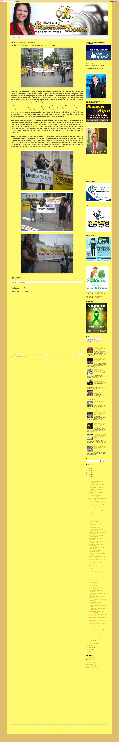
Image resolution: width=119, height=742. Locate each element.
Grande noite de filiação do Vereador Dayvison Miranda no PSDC (100, 447)
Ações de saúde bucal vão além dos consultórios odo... (97, 636)
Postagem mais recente (16, 354)
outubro (90, 645)
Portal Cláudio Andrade (92, 667)
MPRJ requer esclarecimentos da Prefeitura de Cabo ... (96, 530)
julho (90, 651)
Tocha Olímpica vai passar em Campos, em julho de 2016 (97, 511)
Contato (20, 37)
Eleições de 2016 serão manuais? (96, 487)
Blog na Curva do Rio (92, 665)
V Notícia (89, 661)
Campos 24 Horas (91, 659)
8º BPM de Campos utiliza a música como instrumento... (96, 585)
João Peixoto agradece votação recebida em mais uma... (96, 569)
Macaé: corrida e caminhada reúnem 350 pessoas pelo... (97, 563)
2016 (89, 474)
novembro (91, 480)
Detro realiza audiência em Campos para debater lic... (97, 591)
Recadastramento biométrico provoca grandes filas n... (97, 578)
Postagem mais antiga (77, 354)
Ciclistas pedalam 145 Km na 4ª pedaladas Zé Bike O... (96, 527)
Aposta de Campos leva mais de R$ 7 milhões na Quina (97, 630)
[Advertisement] (47, 340)
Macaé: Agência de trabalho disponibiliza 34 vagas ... (95, 603)
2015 (89, 476)
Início (13, 37)
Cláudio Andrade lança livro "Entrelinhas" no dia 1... (95, 566)
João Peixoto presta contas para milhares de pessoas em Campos (100, 359)
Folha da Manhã (91, 657)
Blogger (62, 730)
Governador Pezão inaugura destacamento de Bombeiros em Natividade (100, 370)
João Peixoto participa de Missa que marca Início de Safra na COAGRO (100, 414)
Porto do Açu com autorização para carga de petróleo (96, 588)
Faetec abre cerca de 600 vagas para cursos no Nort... (97, 621)
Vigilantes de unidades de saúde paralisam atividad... (96, 542)
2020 (89, 467)
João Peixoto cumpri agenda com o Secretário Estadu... (96, 482)
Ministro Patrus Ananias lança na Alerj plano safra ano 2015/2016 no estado (99, 348)
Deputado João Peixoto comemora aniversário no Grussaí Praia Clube (99, 403)
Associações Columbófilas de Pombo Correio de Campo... (97, 485)
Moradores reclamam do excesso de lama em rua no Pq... (97, 502)
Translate (97, 341)
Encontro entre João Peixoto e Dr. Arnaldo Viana (96, 490)
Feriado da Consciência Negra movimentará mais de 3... (95, 551)
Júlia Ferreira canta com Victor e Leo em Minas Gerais (99, 424)
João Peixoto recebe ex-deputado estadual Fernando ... (96, 536)
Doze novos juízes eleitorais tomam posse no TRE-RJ (96, 612)
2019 (89, 468)
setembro (91, 647)
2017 (89, 472)
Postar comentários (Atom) (21, 356)
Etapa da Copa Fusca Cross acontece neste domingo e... (97, 597)
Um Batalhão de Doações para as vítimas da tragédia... (96, 521)
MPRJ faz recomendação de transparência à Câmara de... (96, 496)
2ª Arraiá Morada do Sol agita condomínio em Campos (99, 392)
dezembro (91, 478)
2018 (89, 470)
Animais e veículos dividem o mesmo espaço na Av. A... (97, 557)
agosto (90, 649)
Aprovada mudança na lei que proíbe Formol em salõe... (97, 609)
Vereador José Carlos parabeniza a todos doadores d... (96, 508)
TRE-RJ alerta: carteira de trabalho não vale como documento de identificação (100, 381)
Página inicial (47, 354)
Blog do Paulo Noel (91, 662)
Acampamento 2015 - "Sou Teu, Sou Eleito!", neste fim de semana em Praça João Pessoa (100, 436)
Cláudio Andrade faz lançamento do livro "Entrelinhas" (96, 545)
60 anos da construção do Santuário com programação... (97, 642)
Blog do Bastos (90, 664)
